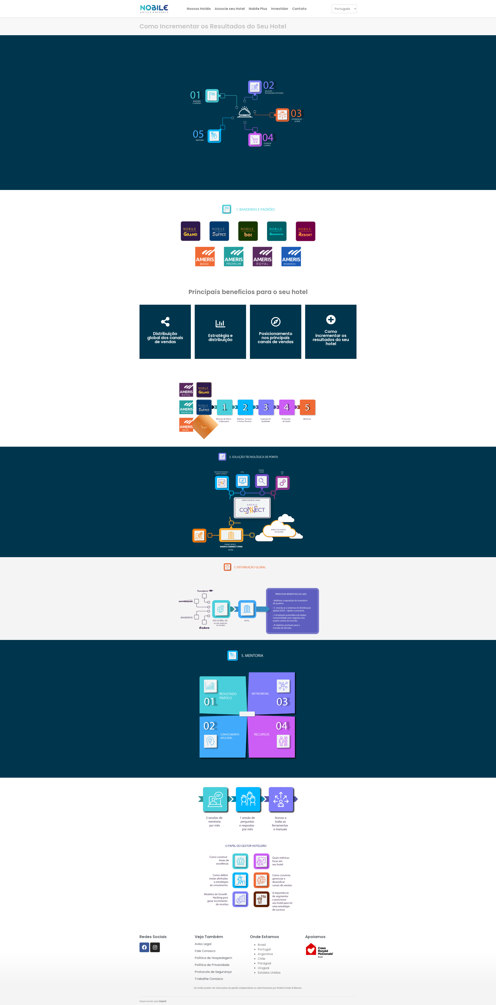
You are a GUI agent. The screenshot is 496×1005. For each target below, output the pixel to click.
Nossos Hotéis (199, 8)
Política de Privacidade (212, 965)
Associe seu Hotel (230, 8)
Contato (299, 8)
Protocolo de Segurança (213, 972)
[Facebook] (144, 947)
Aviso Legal (203, 944)
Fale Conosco (205, 951)
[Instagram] (155, 947)
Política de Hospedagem (213, 958)
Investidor (279, 8)
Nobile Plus (258, 8)
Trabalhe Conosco (209, 979)
